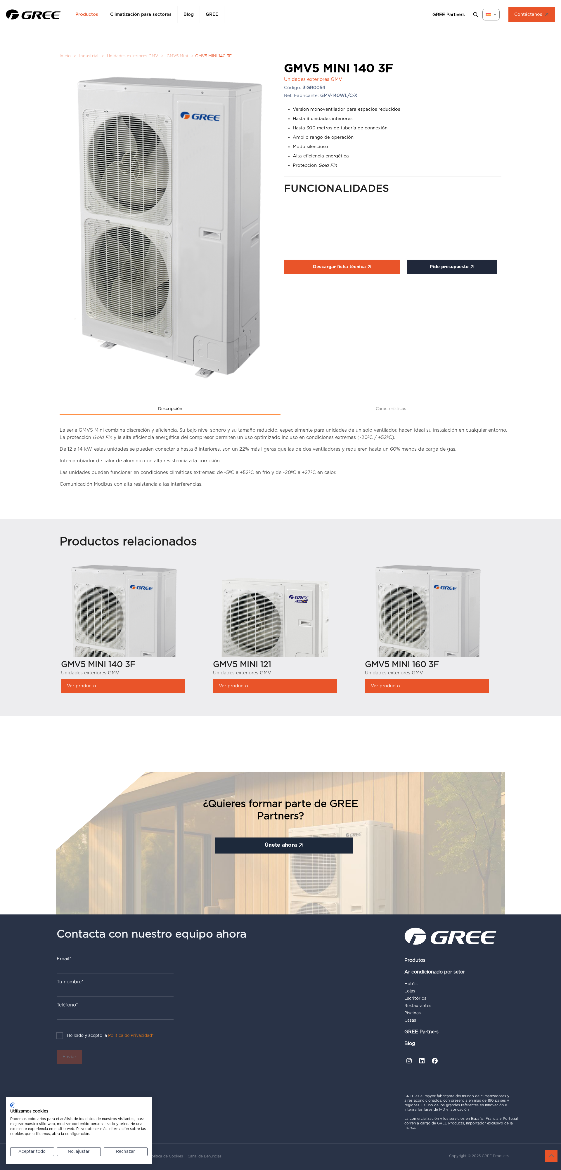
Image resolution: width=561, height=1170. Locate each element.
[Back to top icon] (551, 1156)
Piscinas (412, 1013)
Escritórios (415, 999)
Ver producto (81, 686)
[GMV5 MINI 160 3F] (427, 651)
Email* (64, 959)
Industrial (88, 56)
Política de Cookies (166, 1156)
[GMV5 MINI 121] (275, 624)
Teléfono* (67, 1005)
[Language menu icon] (491, 14)
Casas (410, 1020)
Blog (409, 1043)
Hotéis (411, 984)
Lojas (409, 991)
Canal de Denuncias (204, 1156)
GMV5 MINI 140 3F (98, 665)
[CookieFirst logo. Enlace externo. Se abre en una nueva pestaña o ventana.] (12, 1105)
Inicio (65, 56)
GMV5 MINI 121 (242, 665)
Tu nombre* (70, 982)
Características (391, 409)
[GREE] (33, 14)
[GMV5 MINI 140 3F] (123, 651)
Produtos (414, 960)
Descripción (170, 409)
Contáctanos (528, 14)
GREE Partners (421, 1032)
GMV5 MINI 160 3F (402, 665)
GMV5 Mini (177, 56)
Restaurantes (417, 1006)
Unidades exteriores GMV (132, 56)
